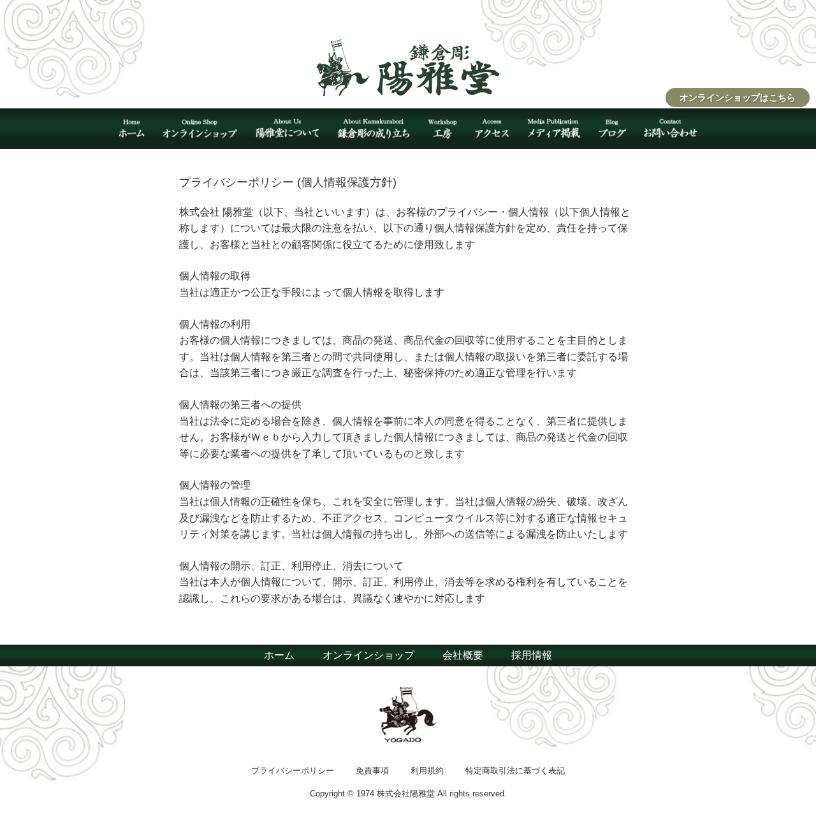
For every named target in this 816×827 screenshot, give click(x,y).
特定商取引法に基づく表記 (515, 770)
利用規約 (427, 770)
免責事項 (372, 770)
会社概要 (462, 655)
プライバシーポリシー (292, 770)
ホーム (279, 655)
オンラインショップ (368, 655)
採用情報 (531, 655)
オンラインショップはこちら (738, 97)
